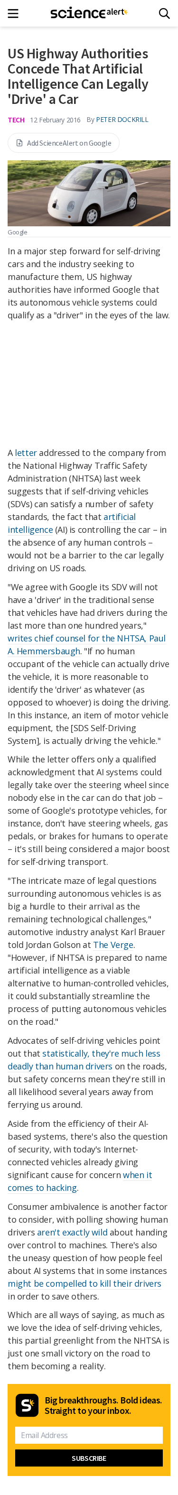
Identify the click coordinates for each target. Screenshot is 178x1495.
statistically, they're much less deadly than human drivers (84, 1060)
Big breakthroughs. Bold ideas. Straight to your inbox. (103, 1405)
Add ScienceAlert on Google (69, 143)
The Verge (113, 944)
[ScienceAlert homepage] (89, 13)
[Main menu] (16, 13)
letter (26, 452)
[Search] (164, 13)
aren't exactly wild (72, 1232)
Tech (16, 119)
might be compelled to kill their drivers (84, 1283)
